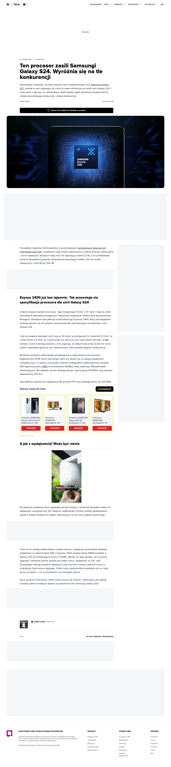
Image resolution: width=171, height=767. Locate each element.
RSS (152, 753)
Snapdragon (107, 637)
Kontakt (122, 747)
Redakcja (122, 743)
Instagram (154, 743)
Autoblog (150, 4)
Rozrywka (133, 4)
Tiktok (153, 750)
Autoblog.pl (92, 740)
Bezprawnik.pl (93, 750)
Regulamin (123, 750)
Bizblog (118, 4)
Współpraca (123, 740)
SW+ (162, 4)
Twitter (153, 740)
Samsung (97, 637)
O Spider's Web (124, 737)
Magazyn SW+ (93, 737)
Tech (106, 4)
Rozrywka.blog (93, 747)
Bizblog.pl (91, 743)
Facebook (154, 737)
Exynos (89, 637)
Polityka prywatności (123, 754)
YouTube (154, 747)
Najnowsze (95, 4)
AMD (45, 366)
